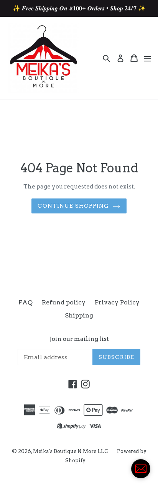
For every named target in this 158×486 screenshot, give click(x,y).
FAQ (25, 302)
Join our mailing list (79, 339)
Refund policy (64, 302)
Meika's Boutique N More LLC (71, 451)
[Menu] (147, 58)
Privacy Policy (117, 302)
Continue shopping (73, 206)
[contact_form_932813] (140, 468)
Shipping (79, 315)
